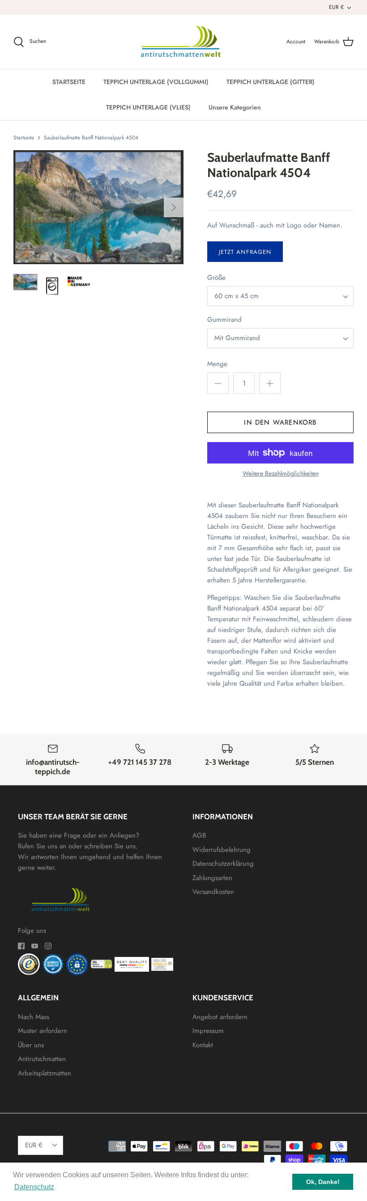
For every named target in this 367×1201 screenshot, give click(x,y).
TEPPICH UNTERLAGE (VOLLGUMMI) (156, 81)
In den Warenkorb (280, 422)
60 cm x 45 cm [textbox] (236, 296)
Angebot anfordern (220, 1017)
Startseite (23, 138)
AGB (199, 835)
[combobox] (280, 296)
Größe (216, 277)
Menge (217, 364)
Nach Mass (33, 1017)
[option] (98, 207)
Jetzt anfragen (245, 252)
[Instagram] (48, 946)
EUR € (336, 7)
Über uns (31, 1045)
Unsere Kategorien (235, 107)
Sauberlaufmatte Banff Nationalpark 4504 (91, 138)
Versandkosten (213, 892)
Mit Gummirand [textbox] (237, 338)
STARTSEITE (68, 81)
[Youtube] (34, 946)
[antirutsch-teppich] (183, 42)
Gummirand (224, 319)
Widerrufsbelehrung (221, 850)
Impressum (208, 1031)
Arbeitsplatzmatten (44, 1073)
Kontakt (202, 1045)
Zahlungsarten (212, 878)
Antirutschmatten (42, 1059)
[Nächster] (174, 207)
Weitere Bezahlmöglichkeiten (281, 473)
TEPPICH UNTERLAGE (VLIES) (148, 107)
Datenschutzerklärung (223, 863)
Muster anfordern (42, 1031)
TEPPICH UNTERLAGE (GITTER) (270, 81)
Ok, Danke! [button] (323, 1181)
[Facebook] (21, 946)
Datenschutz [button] (34, 1187)
